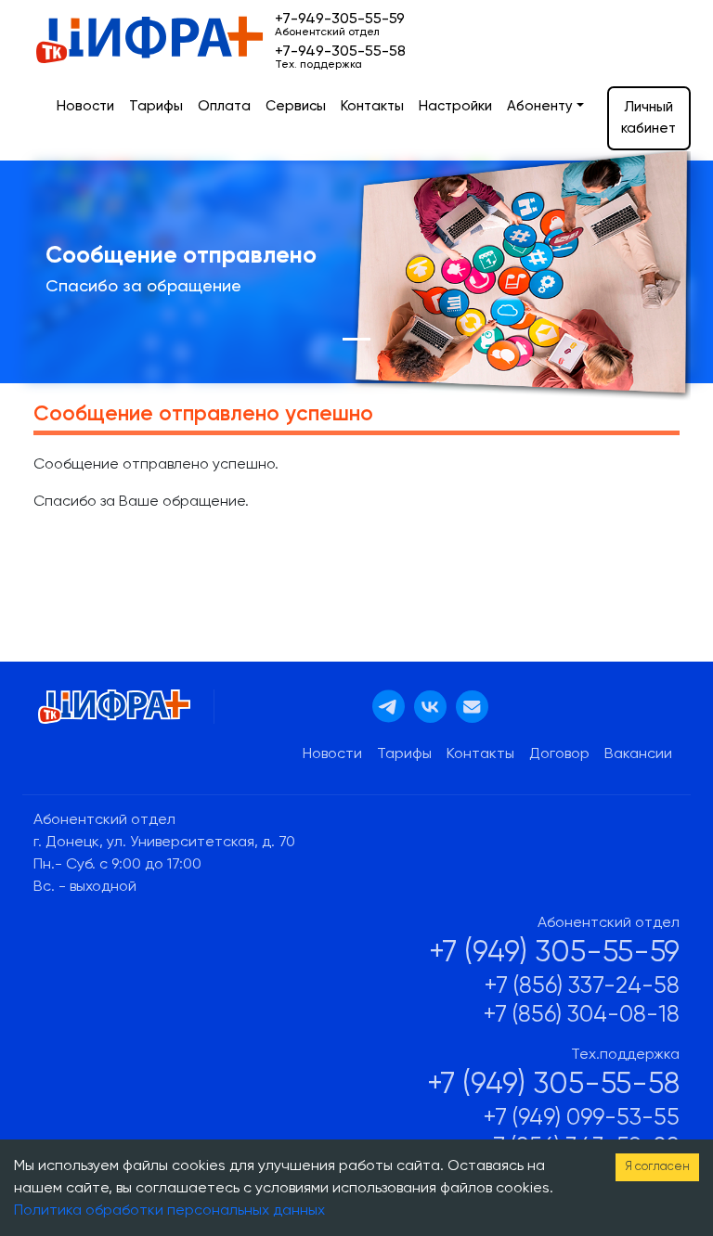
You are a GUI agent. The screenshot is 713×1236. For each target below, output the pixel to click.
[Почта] (472, 707)
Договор (559, 754)
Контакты (372, 106)
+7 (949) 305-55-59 (554, 953)
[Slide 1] (356, 339)
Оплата (224, 106)
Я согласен (657, 1167)
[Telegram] (388, 706)
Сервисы (296, 106)
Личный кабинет (648, 117)
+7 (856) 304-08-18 (582, 1015)
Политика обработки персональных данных (169, 1211)
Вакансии (638, 754)
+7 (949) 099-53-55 (582, 1118)
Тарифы (156, 106)
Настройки (455, 106)
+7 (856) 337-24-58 (582, 986)
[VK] (430, 707)
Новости (85, 106)
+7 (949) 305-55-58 (553, 1085)
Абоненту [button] (540, 106)
